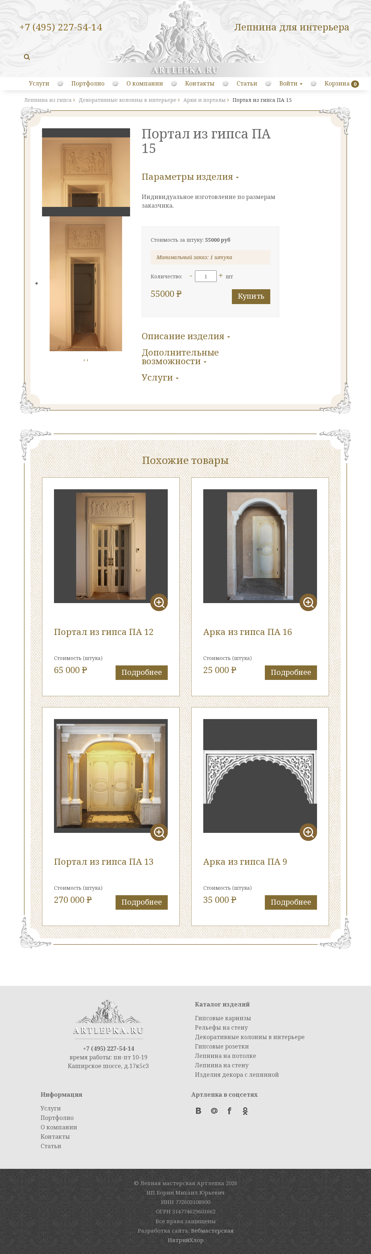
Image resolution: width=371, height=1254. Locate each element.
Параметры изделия (188, 176)
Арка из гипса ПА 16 (247, 632)
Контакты (199, 83)
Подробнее (141, 672)
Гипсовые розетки (222, 1046)
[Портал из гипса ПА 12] (111, 546)
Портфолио (87, 83)
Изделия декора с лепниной (237, 1075)
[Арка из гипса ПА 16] (260, 546)
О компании (144, 83)
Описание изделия (184, 336)
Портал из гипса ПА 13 (104, 861)
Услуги (39, 83)
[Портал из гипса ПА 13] (111, 776)
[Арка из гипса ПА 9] (260, 776)
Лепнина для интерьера (292, 26)
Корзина (337, 83)
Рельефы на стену (221, 1027)
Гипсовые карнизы (223, 1018)
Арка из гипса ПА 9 (245, 861)
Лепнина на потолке (225, 1056)
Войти (289, 83)
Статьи (247, 83)
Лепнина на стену (222, 1065)
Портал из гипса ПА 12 (104, 632)
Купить (251, 296)
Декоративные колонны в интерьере (250, 1037)
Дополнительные (180, 356)
